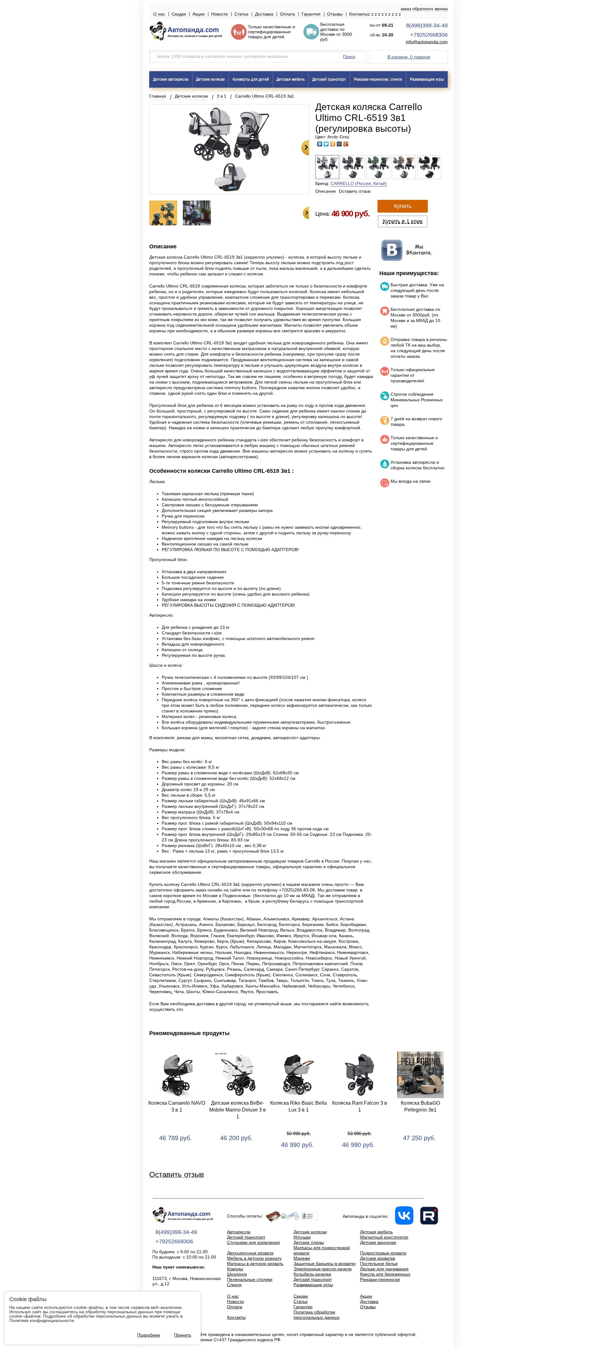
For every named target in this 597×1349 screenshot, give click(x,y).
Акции (198, 14)
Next (305, 147)
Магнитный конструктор (384, 1237)
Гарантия (311, 14)
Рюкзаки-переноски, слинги (378, 79)
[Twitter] (326, 144)
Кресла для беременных (385, 1274)
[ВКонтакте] (320, 144)
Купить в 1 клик (403, 221)
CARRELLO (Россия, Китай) (359, 183)
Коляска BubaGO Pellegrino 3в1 (420, 1106)
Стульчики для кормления (253, 1242)
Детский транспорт (329, 79)
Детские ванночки (378, 1242)
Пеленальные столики (249, 1279)
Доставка (264, 14)
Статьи (241, 14)
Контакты (358, 14)
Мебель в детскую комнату (254, 1258)
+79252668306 (429, 35)
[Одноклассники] (333, 144)
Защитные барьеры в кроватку (325, 1263)
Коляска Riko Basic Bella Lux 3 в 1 (298, 1106)
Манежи (302, 1258)
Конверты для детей (251, 79)
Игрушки (302, 1237)
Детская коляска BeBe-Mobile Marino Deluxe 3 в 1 (237, 1109)
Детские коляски (210, 79)
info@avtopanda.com (427, 41)
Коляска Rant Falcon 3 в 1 (359, 1106)
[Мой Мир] (339, 144)
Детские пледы (309, 1242)
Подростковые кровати (383, 1252)
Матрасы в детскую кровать (255, 1263)
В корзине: (408, 56)
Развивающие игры (427, 79)
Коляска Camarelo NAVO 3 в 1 (176, 1106)
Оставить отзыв (354, 191)
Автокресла (238, 1231)
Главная (157, 96)
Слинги (234, 1284)
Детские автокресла (170, 79)
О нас (159, 14)
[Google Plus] (346, 144)
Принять (182, 1335)
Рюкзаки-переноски (380, 1279)
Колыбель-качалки (312, 1274)
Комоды (235, 1268)
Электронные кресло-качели (323, 1268)
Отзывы (335, 14)
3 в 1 (221, 96)
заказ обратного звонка (424, 8)
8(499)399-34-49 (427, 25)
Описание (325, 191)
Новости (219, 14)
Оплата (287, 14)
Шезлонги (237, 1274)
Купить (402, 206)
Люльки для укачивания (384, 1268)
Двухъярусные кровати (250, 1252)
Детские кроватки (377, 1258)
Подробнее (148, 1335)
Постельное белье (379, 1263)
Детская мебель (290, 79)
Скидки (179, 14)
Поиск (349, 56)
